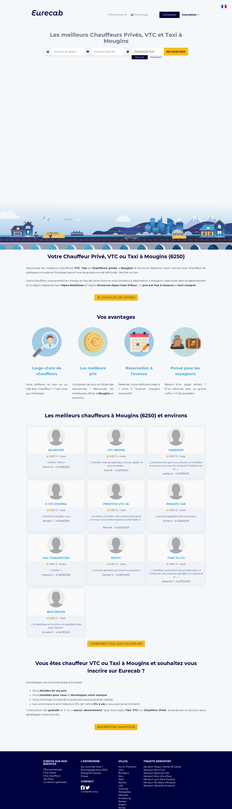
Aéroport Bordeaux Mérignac (159, 782)
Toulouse (123, 788)
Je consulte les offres (116, 297)
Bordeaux (123, 773)
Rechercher (176, 51)
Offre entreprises (52, 769)
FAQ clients (49, 772)
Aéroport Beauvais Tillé (156, 773)
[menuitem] (116, 11)
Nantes (122, 801)
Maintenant (156, 57)
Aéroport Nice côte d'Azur (157, 776)
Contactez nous (89, 791)
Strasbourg (124, 798)
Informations (116, 14)
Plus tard (139, 57)
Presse (84, 776)
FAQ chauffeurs (51, 775)
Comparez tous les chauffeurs (116, 643)
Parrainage (141, 14)
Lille (120, 785)
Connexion (169, 14)
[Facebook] (83, 788)
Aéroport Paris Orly (154, 769)
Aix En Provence (127, 766)
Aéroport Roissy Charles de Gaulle (162, 766)
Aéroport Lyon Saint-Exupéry (159, 779)
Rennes (122, 782)
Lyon (121, 769)
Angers (122, 804)
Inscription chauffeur (116, 727)
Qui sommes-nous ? (92, 766)
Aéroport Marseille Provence (159, 785)
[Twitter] (87, 788)
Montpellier (124, 792)
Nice (120, 776)
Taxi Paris (48, 779)
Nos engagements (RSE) (94, 769)
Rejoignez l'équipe (91, 773)
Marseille (123, 795)
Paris (121, 779)
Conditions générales (55, 782)
